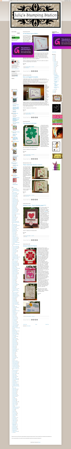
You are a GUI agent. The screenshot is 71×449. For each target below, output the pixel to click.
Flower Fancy (14, 274)
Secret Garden (14, 371)
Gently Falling (14, 285)
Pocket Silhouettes (15, 349)
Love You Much (14, 321)
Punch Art (13, 355)
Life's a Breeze (14, 319)
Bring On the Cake (15, 228)
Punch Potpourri (14, 357)
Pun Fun (13, 354)
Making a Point (14, 326)
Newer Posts (25, 324)
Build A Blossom (14, 230)
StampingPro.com (15, 113)
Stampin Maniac (15, 175)
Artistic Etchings (14, 202)
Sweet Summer (14, 394)
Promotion (13, 353)
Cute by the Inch (14, 250)
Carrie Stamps (15, 115)
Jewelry (13, 311)
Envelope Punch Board (15, 268)
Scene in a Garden (15, 367)
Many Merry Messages (15, 327)
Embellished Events (15, 264)
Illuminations (14, 306)
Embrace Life (14, 267)
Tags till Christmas (15, 395)
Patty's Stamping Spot (16, 122)
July (54, 67)
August (55, 66)
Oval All (13, 337)
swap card (46, 211)
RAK (13, 359)
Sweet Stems (14, 393)
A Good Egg (14, 192)
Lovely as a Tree (14, 322)
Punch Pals (14, 356)
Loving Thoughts (14, 325)
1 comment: (32, 66)
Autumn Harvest (14, 203)
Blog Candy (14, 219)
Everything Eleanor (15, 270)
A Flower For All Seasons (15, 190)
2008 (54, 92)
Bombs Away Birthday (15, 225)
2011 (54, 59)
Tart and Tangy (14, 396)
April (54, 71)
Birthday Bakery (14, 217)
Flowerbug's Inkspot (16, 104)
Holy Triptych (14, 301)
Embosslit (13, 266)
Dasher (13, 253)
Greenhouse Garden (28, 155)
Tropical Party (14, 414)
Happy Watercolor (14, 294)
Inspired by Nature (15, 307)
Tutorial (13, 416)
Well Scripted (27, 67)
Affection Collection (15, 193)
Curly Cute (13, 249)
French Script (14, 281)
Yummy (13, 432)
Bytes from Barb (15, 97)
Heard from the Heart (15, 295)
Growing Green (14, 289)
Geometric (13, 286)
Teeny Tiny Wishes (15, 401)
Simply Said (14, 375)
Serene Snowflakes (15, 373)
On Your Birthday (14, 336)
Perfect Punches (14, 344)
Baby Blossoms (14, 204)
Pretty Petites (14, 350)
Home (12, 28)
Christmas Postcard (15, 238)
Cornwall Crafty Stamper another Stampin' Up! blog (15, 138)
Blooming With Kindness (15, 222)
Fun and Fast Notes (15, 284)
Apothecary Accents (15, 201)
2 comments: (33, 316)
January (55, 89)
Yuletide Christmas (15, 431)
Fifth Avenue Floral (15, 273)
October (55, 64)
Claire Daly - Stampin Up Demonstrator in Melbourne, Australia (16, 108)
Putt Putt (13, 358)
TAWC (13, 397)
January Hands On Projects (30, 246)
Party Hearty (14, 340)
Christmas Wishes (14, 240)
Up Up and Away (14, 417)
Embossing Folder (15, 265)
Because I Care (14, 211)
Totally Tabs (14, 411)
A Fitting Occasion (14, 189)
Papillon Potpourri (14, 339)
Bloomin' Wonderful (15, 221)
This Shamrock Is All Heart (29, 123)
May (54, 70)
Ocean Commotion (15, 334)
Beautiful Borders (14, 210)
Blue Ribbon (14, 224)
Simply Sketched (14, 376)
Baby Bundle (14, 205)
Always (26, 236)
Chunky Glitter (14, 241)
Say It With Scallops (15, 365)
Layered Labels (14, 317)
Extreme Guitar (14, 271)
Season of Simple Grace (15, 368)
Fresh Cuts (13, 282)
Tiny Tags (13, 409)
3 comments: (32, 154)
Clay (13, 243)
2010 (54, 60)
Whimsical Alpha (14, 428)
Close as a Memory (15, 246)
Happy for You (14, 293)
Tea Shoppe (14, 398)
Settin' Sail (13, 374)
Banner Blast (14, 207)
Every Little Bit (14, 269)
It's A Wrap (13, 309)
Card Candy (14, 232)
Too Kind (13, 410)
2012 (54, 58)
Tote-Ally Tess (14, 412)
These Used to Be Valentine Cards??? (32, 164)
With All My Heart (14, 429)
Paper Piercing (14, 338)
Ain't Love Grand (14, 194)
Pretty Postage (14, 351)
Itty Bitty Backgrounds (15, 310)
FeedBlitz (16, 76)
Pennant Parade (14, 342)
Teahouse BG (14, 399)
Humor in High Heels (15, 304)
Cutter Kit (13, 252)
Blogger (39, 442)
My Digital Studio (14, 333)
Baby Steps (14, 206)
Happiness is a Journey (15, 290)
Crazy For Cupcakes (15, 247)
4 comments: (32, 195)
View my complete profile (15, 68)
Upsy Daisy (14, 418)
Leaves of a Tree (14, 318)
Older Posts (47, 324)
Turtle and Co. (14, 415)
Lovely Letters (14, 323)
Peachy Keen (14, 341)
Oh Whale (13, 335)
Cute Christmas (14, 251)
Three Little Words (15, 408)
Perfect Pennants (14, 343)
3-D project (13, 188)
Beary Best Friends (15, 209)
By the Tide (14, 231)
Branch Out (14, 227)
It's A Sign (13, 308)
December (55, 61)
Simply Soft (14, 377)
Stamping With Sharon (16, 177)
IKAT (13, 305)
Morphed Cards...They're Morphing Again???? (34, 205)
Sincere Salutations (15, 378)
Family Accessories (15, 272)
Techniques (14, 400)
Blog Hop (13, 220)
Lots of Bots (14, 320)
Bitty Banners (14, 218)
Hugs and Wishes (14, 303)
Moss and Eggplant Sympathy (30, 77)
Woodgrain (13, 430)
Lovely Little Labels (15, 324)
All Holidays (14, 195)
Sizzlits (13, 380)
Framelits (13, 280)
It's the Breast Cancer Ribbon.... (31, 33)
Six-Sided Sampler (15, 379)
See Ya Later (14, 372)
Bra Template (14, 226)
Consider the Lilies (15, 165)
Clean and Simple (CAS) (15, 244)
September (55, 65)
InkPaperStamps (15, 184)
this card (39, 255)
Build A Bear (14, 229)
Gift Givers (13, 287)
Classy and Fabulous (15, 242)
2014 (54, 55)
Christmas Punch (14, 239)
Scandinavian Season (15, 366)
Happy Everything (14, 292)
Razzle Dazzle (14, 360)
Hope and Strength (15, 302)
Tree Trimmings (14, 413)
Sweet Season (14, 392)
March (55, 72)
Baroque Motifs (14, 208)
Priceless (13, 352)
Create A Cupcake (14, 248)
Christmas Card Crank (18, 28)
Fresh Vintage (14, 283)
